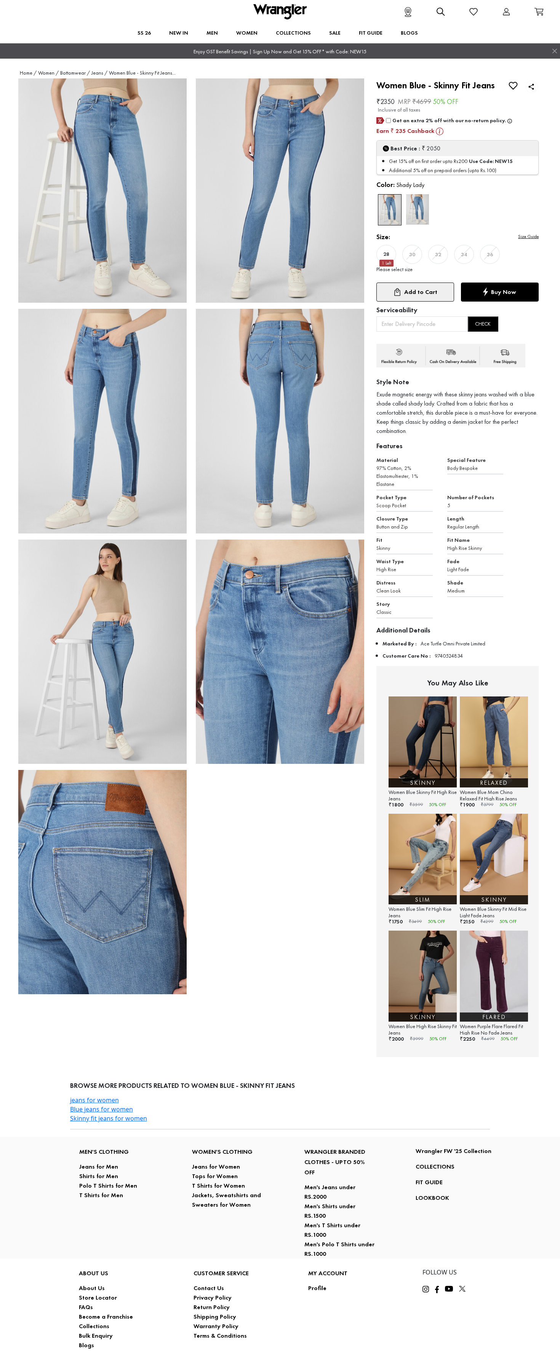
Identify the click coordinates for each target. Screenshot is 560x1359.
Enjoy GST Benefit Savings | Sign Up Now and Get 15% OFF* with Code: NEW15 (280, 51)
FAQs (86, 1307)
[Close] (554, 51)
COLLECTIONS (435, 1167)
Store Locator (98, 1298)
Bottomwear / (75, 73)
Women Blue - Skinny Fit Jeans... (142, 73)
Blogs (86, 1345)
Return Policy (212, 1307)
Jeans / (99, 73)
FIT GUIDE (429, 1182)
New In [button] (178, 32)
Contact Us (209, 1288)
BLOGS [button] (409, 32)
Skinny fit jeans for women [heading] (108, 1118)
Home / (28, 73)
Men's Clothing (104, 1152)
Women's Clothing (222, 1152)
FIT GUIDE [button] (370, 32)
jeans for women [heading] (94, 1100)
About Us (92, 1288)
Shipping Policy (215, 1317)
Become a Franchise (106, 1317)
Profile (317, 1288)
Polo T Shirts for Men (108, 1186)
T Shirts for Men (101, 1195)
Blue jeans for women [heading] (101, 1109)
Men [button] (212, 32)
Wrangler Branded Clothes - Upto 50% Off (334, 1162)
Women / (48, 73)
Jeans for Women (216, 1167)
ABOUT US (93, 1273)
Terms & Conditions (220, 1336)
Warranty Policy (216, 1326)
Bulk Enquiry (96, 1336)
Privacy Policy (213, 1298)
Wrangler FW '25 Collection (453, 1151)
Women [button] (247, 32)
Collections (94, 1326)
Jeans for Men (98, 1167)
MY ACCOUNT (327, 1273)
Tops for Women (215, 1176)
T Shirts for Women (218, 1186)
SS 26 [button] (144, 32)
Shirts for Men (98, 1176)
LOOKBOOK (432, 1198)
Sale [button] (335, 32)
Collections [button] (293, 32)
